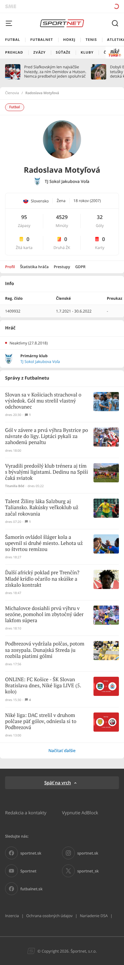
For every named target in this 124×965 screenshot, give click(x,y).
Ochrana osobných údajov (49, 915)
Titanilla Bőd (14, 486)
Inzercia (12, 915)
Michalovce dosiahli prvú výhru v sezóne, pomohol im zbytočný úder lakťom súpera (44, 615)
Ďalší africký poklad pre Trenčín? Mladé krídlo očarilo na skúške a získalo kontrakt (42, 579)
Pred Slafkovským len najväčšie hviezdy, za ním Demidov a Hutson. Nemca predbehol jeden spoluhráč (55, 72)
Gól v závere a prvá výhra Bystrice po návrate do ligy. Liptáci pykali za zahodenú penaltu (46, 436)
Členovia (12, 93)
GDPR (80, 266)
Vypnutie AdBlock (80, 813)
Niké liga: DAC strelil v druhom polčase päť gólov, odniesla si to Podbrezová (40, 721)
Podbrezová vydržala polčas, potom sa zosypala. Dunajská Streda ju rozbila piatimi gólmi (44, 650)
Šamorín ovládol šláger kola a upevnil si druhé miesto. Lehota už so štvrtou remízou (44, 543)
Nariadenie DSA (94, 915)
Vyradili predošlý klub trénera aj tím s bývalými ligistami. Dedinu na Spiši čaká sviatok (46, 472)
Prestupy (62, 266)
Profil (10, 266)
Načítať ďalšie (62, 750)
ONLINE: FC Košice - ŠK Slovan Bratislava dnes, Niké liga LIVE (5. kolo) (43, 686)
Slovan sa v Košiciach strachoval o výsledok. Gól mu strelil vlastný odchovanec (43, 401)
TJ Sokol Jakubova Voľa (67, 181)
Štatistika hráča (34, 266)
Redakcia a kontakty (25, 813)
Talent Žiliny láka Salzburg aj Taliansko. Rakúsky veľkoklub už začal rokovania (41, 508)
